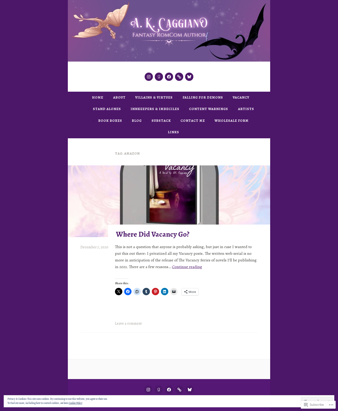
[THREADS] (179, 389)
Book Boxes (110, 120)
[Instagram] (148, 76)
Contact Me (192, 120)
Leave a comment (128, 323)
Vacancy (241, 97)
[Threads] (179, 76)
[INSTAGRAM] (148, 389)
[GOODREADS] (158, 389)
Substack (161, 120)
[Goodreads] (159, 76)
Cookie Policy (75, 403)
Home (97, 97)
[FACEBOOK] (169, 389)
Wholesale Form (232, 120)
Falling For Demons (203, 97)
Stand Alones (107, 109)
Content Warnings (208, 109)
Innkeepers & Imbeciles (155, 109)
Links (173, 132)
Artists (246, 109)
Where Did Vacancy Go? (152, 234)
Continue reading (187, 266)
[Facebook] (169, 76)
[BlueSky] (189, 76)
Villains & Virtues (154, 97)
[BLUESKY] (189, 389)
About (119, 97)
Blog (137, 120)
